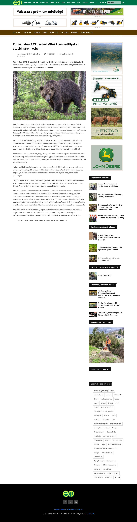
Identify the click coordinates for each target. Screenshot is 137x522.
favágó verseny (99, 432)
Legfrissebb (44, 2)
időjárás (107, 440)
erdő (116, 403)
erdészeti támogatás (101, 424)
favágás (96, 453)
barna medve (33, 220)
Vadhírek (70, 54)
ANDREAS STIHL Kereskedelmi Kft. (105, 448)
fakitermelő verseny (114, 444)
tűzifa (113, 415)
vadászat (54, 220)
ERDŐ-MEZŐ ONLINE (31, 2)
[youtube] (105, 2)
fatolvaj (96, 444)
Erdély (96, 399)
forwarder (97, 465)
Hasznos (85, 2)
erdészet (107, 428)
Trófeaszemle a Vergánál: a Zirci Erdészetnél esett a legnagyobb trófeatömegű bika (110, 207)
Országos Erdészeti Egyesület (103, 411)
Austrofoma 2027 (104, 275)
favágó (110, 403)
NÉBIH (96, 403)
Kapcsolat (93, 2)
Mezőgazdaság (86, 32)
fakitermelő (105, 420)
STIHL (112, 391)
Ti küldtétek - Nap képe (101, 322)
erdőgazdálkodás (106, 399)
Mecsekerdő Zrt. (107, 453)
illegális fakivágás (115, 424)
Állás (58, 2)
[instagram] (103, 2)
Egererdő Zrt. (107, 469)
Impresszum (59, 509)
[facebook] (100, 2)
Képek (63, 2)
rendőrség (97, 436)
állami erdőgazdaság (101, 391)
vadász (48, 220)
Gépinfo (37, 32)
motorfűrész (98, 440)
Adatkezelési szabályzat (74, 509)
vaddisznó (108, 477)
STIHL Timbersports (109, 465)
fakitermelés (118, 395)
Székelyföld (63, 220)
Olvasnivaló (18, 40)
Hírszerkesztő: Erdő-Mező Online (28, 54)
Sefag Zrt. (115, 428)
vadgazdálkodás (99, 473)
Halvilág (74, 32)
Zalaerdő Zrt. (98, 457)
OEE (113, 420)
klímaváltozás (117, 440)
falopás (106, 415)
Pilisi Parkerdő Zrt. (107, 407)
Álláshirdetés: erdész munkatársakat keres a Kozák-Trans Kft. (109, 237)
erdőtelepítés (98, 477)
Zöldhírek (64, 32)
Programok (71, 2)
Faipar (45, 32)
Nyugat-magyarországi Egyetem (104, 461)
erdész (103, 403)
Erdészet (16, 32)
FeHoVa (117, 477)
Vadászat (27, 32)
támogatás (97, 428)
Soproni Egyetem (112, 473)
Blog (78, 2)
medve (25, 220)
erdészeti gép (98, 395)
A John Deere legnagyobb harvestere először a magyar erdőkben (108, 305)
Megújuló (54, 32)
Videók (52, 2)
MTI (23, 56)
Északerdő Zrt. (111, 432)
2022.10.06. (51, 54)
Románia (42, 220)
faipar (104, 444)
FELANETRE (90, 514)
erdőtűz (96, 420)
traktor (96, 407)
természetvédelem (109, 436)
